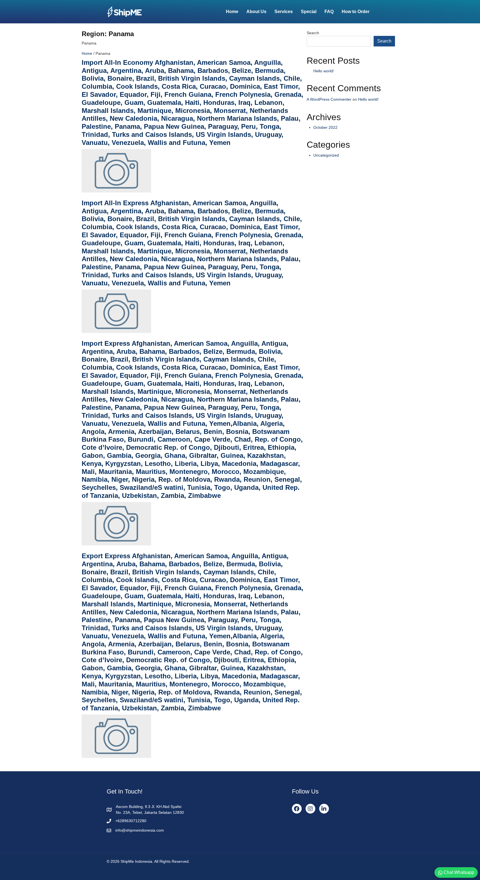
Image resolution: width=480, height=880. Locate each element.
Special (308, 11)
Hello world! (323, 71)
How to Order (355, 11)
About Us (256, 11)
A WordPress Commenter (329, 99)
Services (283, 11)
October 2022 (325, 127)
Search (313, 33)
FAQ (329, 11)
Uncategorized (326, 155)
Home (232, 11)
